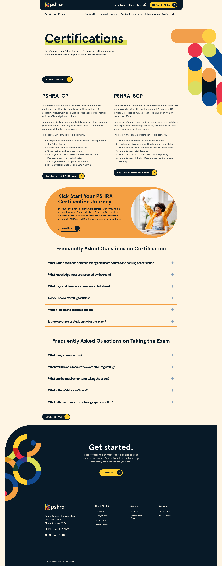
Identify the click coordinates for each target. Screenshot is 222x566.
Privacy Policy (165, 511)
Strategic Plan (101, 516)
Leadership (100, 511)
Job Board (120, 5)
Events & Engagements (131, 13)
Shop (131, 5)
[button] (174, 14)
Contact (134, 511)
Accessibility (164, 516)
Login (139, 4)
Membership (90, 13)
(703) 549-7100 (61, 528)
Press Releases (101, 525)
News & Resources (108, 13)
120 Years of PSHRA (161, 5)
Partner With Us (102, 520)
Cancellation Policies (136, 517)
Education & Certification (157, 13)
